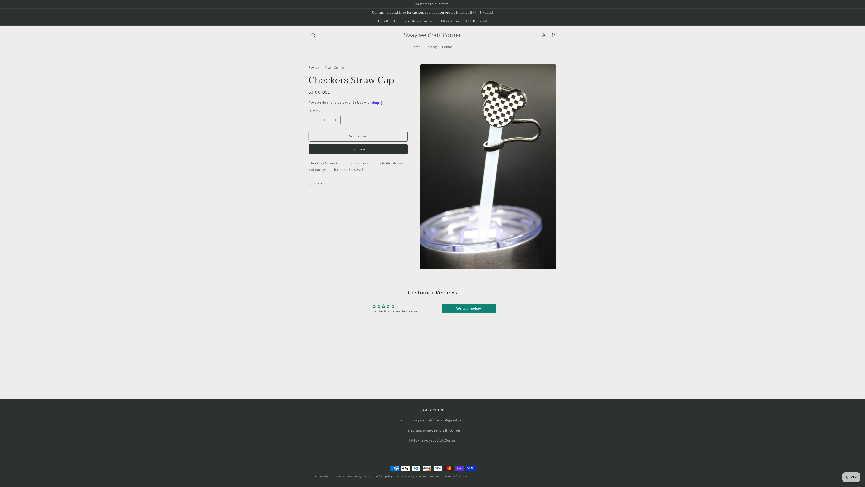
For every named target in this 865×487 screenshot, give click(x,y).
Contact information (455, 476)
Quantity (314, 111)
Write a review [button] (468, 309)
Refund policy (384, 476)
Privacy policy (405, 476)
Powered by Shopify (359, 476)
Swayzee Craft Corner (332, 476)
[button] (314, 35)
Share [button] (318, 183)
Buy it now (358, 149)
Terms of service (429, 476)
